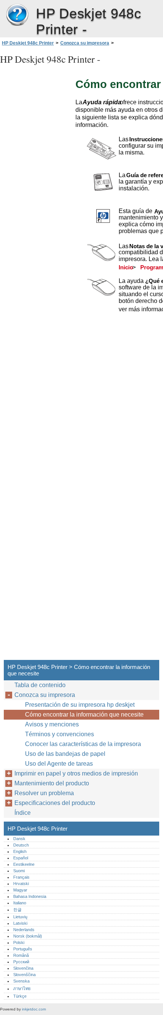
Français (21, 877)
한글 (17, 909)
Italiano (19, 903)
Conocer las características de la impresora (83, 744)
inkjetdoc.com (34, 1009)
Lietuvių (20, 917)
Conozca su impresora (84, 43)
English (20, 851)
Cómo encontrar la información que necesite (84, 714)
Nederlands (23, 929)
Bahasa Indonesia (29, 896)
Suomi (19, 870)
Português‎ (22, 949)
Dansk (19, 838)
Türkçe (20, 996)
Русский (21, 961)
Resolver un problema (44, 793)
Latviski (20, 923)
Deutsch (21, 845)
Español (20, 858)
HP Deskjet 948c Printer (17, 15)
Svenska (21, 981)
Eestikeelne (23, 864)
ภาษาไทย (22, 988)
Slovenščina (24, 974)
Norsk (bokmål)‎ (27, 936)
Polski (18, 942)
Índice (22, 813)
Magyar (20, 890)
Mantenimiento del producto (51, 783)
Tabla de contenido (40, 685)
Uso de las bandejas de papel (65, 754)
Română (21, 955)
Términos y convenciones (59, 734)
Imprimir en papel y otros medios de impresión (76, 773)
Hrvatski (21, 883)
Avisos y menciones (52, 724)
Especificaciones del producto (54, 803)
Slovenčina (23, 968)
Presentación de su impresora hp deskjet (80, 704)
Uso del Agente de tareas (59, 763)
